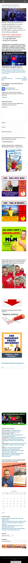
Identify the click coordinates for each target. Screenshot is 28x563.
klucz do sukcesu (22, 72)
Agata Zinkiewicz (6, 450)
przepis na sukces (5, 73)
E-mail (4, 127)
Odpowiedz (4, 97)
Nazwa (4, 122)
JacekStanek (11, 6)
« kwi (3, 512)
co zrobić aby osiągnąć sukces (12, 72)
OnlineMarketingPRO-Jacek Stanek (15, 558)
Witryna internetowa (7, 131)
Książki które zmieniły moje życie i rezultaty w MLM (14, 521)
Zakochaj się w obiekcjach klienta (18, 437)
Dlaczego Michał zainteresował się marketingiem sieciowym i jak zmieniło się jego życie (13, 440)
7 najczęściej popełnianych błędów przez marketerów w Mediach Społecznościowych (12, 455)
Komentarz (5, 107)
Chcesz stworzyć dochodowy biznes (15, 69)
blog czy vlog (5, 69)
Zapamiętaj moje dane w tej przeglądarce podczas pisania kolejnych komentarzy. (13, 138)
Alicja (3, 434)
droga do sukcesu (16, 70)
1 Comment (18, 6)
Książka (12, 433)
